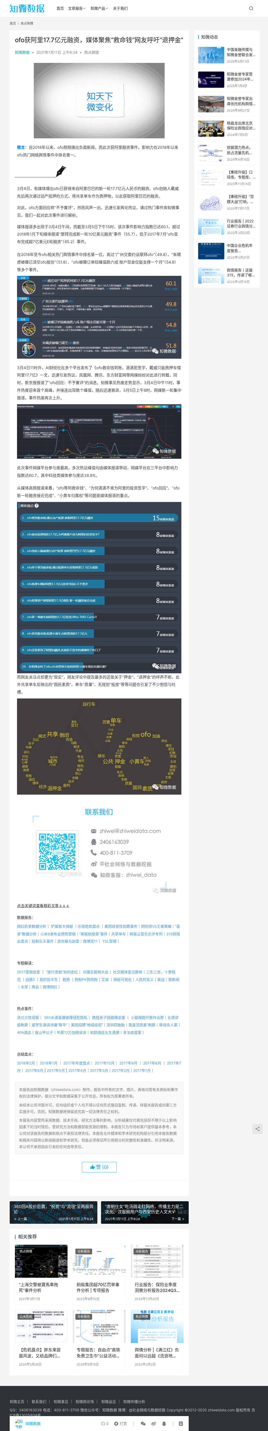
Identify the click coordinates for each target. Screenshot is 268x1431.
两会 (35, 987)
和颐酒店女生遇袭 (104, 1032)
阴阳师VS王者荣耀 (158, 926)
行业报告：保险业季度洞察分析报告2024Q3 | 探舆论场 (156, 1287)
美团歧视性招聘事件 (122, 926)
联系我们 (39, 1401)
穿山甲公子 (44, 1032)
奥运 (161, 979)
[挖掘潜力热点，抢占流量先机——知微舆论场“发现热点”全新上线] (211, 153)
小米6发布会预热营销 (59, 934)
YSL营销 (109, 941)
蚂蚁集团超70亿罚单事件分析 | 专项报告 (98, 1287)
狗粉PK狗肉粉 (86, 979)
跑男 (66, 979)
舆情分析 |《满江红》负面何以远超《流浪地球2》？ (157, 1353)
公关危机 (26, 1317)
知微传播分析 (134, 1401)
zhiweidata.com (221, 1410)
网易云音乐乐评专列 (148, 934)
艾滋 (105, 979)
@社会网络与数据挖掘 (147, 1410)
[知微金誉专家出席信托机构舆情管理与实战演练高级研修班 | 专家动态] (211, 104)
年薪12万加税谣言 (71, 1032)
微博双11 (90, 941)
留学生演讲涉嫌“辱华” (49, 1025)
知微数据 (22, 52)
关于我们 (120, 8)
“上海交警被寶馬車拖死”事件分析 (38, 1287)
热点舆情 (91, 52)
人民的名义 (144, 979)
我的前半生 (49, 979)
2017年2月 (121, 1070)
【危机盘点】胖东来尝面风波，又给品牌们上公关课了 (40, 1353)
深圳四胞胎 (116, 1025)
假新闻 (173, 979)
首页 (60, 8)
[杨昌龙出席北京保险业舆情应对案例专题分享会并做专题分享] (211, 129)
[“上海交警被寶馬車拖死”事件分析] (41, 1261)
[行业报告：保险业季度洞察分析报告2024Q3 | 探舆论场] (157, 1261)
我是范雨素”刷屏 (142, 1025)
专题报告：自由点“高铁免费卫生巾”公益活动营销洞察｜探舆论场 (98, 1353)
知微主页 (17, 1401)
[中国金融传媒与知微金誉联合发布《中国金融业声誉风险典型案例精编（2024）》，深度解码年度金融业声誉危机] (211, 55)
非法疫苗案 (132, 1032)
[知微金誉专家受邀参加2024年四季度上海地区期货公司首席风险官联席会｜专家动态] (211, 80)
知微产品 (98, 8)
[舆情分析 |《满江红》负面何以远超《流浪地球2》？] (157, 1326)
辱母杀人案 (168, 1025)
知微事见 (61, 1401)
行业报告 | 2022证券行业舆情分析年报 (240, 226)
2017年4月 (77, 1070)
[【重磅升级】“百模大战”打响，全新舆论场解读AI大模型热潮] (211, 202)
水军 (24, 987)
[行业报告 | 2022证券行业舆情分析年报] (211, 227)
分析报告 (83, 1251)
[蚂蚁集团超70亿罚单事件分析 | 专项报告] (99, 1261)
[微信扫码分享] (143, 1423)
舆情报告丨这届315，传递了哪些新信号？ (241, 275)
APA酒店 (24, 1032)
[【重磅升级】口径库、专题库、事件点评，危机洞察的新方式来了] (211, 178)
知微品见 (108, 1401)
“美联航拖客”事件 (95, 934)
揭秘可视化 (122, 979)
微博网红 (50, 987)
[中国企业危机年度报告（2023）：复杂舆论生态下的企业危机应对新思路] (211, 251)
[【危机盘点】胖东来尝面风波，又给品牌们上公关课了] (41, 1326)
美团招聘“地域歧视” (87, 1025)
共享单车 (120, 934)
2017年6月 (34, 1070)
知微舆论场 (85, 1401)
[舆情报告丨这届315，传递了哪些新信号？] (211, 275)
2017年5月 (56, 1070)
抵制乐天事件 (44, 941)
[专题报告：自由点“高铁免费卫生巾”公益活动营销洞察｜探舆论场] (99, 1326)
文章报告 (75, 8)
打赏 (119, 1422)
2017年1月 (142, 1070)
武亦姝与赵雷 (70, 941)
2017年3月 (99, 1070)
